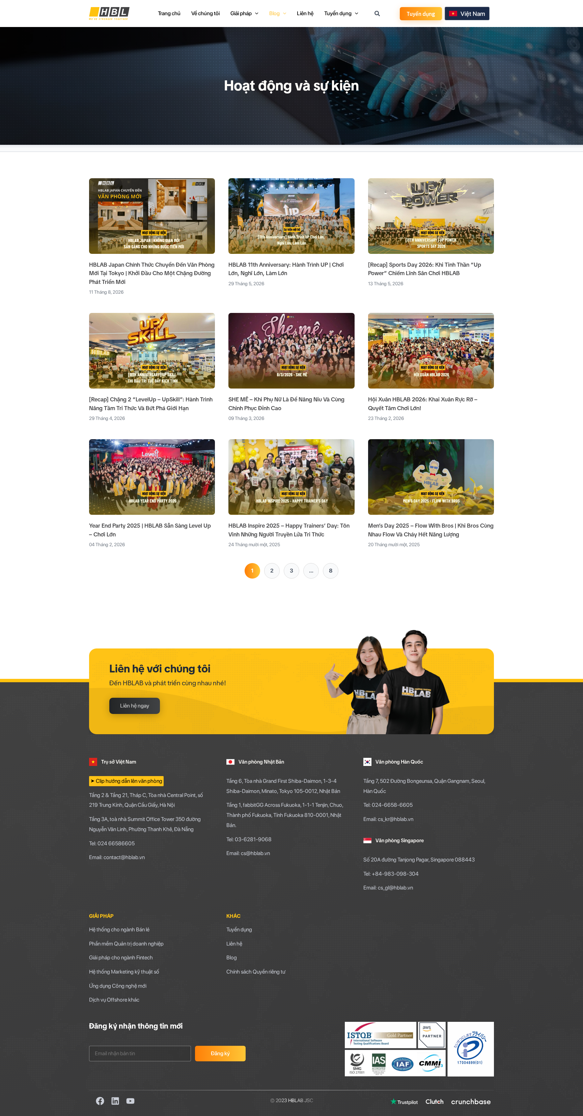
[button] (421, 13)
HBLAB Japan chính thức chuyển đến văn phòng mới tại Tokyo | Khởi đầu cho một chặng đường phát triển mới (152, 273)
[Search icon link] (377, 14)
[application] (255, 13)
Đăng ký (220, 1053)
